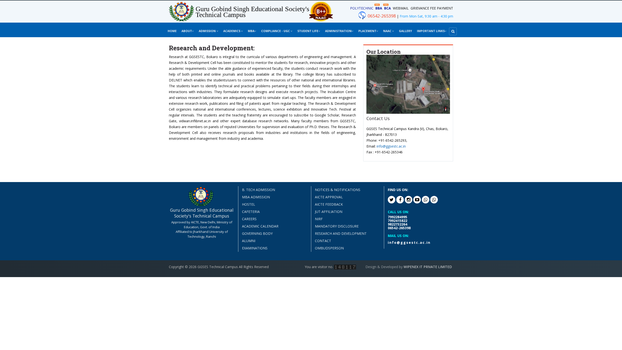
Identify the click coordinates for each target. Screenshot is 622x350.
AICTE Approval (329, 197)
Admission (207, 31)
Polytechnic (361, 8)
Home (172, 31)
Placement (367, 31)
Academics (232, 31)
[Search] (453, 31)
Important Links (431, 31)
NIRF (319, 219)
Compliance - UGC (276, 31)
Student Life (307, 31)
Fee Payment (441, 8)
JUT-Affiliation (328, 211)
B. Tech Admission (258, 189)
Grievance (420, 8)
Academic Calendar (260, 226)
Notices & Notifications (337, 189)
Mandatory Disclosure (337, 226)
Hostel (248, 204)
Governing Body (257, 233)
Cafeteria (251, 211)
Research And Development (341, 233)
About (186, 31)
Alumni (248, 240)
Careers (249, 219)
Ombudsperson (329, 248)
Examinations (255, 248)
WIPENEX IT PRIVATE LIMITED (428, 266)
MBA (251, 31)
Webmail (401, 8)
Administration (338, 31)
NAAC (387, 31)
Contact (323, 240)
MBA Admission (256, 197)
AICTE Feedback (329, 204)
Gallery (405, 31)
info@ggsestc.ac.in (391, 146)
